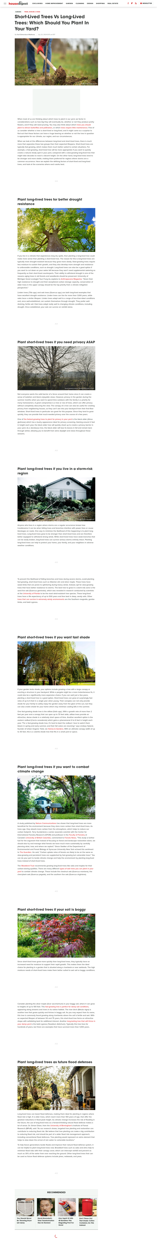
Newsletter (147, 3)
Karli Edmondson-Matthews (26, 34)
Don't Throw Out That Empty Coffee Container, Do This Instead (86, 1222)
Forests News (70, 837)
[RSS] (136, 4)
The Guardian (25, 852)
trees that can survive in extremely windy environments (41, 599)
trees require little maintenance (74, 127)
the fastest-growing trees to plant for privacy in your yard (48, 419)
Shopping (100, 3)
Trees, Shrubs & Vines (32, 12)
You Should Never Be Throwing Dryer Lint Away (24, 1221)
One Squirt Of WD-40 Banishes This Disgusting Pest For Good (66, 1222)
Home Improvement (54, 3)
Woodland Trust (27, 865)
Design (90, 3)
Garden (69, 3)
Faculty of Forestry (77, 834)
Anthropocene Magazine (71, 279)
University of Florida (31, 593)
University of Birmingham (61, 1125)
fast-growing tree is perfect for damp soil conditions (67, 1006)
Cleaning (80, 3)
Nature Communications (46, 823)
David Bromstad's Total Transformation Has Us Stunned (46, 1221)
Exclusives (37, 3)
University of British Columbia (38, 837)
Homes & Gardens (55, 728)
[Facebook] (128, 4)
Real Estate (113, 3)
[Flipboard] (132, 4)
